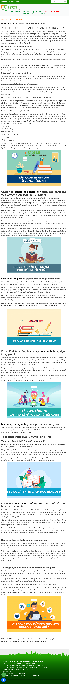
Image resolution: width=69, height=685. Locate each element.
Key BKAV (30, 641)
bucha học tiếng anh (11, 23)
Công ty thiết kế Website (14, 1)
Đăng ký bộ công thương (31, 305)
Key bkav (43, 305)
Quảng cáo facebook (37, 303)
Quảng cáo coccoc (51, 303)
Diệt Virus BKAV (20, 641)
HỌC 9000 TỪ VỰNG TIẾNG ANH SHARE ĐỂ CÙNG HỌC (34, 13)
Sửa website (62, 303)
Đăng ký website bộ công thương (11, 305)
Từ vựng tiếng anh (40, 641)
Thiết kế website (12, 303)
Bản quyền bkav (51, 305)
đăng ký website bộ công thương (40, 639)
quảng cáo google (23, 639)
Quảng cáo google (24, 303)
